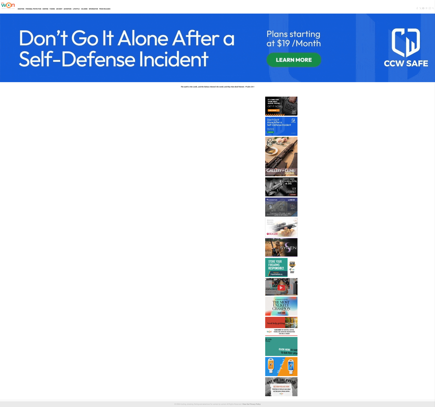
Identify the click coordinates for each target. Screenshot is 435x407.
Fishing (52, 9)
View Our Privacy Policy (251, 404)
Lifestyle (76, 9)
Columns (84, 9)
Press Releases (104, 9)
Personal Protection (33, 9)
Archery (59, 9)
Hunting (45, 9)
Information (93, 9)
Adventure (67, 9)
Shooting (21, 9)
